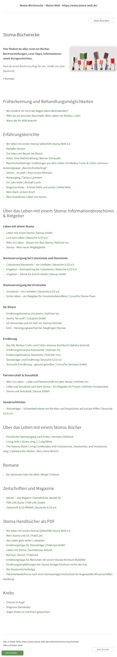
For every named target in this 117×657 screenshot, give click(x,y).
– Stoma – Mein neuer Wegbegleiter (24, 247)
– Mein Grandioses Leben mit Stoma (24, 197)
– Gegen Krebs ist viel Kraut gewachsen (26, 612)
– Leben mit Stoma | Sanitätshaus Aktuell (27, 550)
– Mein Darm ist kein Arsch (19, 192)
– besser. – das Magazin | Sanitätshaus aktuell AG (32, 497)
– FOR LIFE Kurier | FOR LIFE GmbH (24, 502)
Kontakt (9, 78)
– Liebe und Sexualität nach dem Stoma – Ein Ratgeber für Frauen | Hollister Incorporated (55, 386)
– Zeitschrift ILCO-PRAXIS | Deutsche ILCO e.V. (30, 507)
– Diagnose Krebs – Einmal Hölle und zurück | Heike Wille (37, 187)
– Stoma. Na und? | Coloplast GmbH (24, 318)
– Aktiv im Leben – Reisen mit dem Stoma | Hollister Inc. (36, 242)
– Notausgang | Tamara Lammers (22, 177)
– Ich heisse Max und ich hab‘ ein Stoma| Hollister (32, 323)
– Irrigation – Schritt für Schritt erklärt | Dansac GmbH (34, 274)
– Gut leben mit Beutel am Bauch (23, 153)
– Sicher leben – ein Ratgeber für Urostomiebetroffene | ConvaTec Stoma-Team (49, 296)
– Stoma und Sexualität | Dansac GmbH (26, 391)
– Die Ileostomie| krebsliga (19, 569)
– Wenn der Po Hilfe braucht (20, 120)
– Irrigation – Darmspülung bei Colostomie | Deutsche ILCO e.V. (40, 269)
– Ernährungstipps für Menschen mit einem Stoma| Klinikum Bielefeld (44, 559)
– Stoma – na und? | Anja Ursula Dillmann (27, 172)
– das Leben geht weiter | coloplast (23, 540)
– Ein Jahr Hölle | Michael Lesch (22, 182)
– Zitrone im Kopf (14, 602)
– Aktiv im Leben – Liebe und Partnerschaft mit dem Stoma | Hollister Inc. (46, 381)
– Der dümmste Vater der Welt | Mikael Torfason (31, 474)
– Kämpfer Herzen (14, 148)
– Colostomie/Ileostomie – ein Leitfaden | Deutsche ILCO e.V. (39, 264)
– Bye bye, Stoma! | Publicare (20, 555)
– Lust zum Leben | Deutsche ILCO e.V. (25, 237)
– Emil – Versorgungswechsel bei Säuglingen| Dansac (34, 328)
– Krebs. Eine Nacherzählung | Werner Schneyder (32, 158)
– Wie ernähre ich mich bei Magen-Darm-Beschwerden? (35, 111)
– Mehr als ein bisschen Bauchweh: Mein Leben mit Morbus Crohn (41, 115)
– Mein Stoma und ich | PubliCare (23, 535)
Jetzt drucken (101, 20)
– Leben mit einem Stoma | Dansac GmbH (27, 233)
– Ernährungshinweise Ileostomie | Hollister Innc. (32, 355)
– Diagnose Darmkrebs (16, 607)
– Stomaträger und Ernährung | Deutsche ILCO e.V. (32, 359)
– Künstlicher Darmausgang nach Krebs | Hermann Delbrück (38, 436)
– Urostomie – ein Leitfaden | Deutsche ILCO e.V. (31, 291)
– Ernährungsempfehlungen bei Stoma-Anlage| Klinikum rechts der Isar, (45, 564)
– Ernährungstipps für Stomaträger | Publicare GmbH (34, 545)
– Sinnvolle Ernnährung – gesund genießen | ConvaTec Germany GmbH (45, 364)
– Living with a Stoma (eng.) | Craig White (27, 441)
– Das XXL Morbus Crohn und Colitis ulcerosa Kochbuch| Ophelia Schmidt (46, 345)
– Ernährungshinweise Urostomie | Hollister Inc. (31, 313)
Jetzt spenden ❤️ (12, 653)
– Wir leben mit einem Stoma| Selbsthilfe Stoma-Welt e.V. (37, 144)
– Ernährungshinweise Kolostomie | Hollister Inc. (32, 350)
